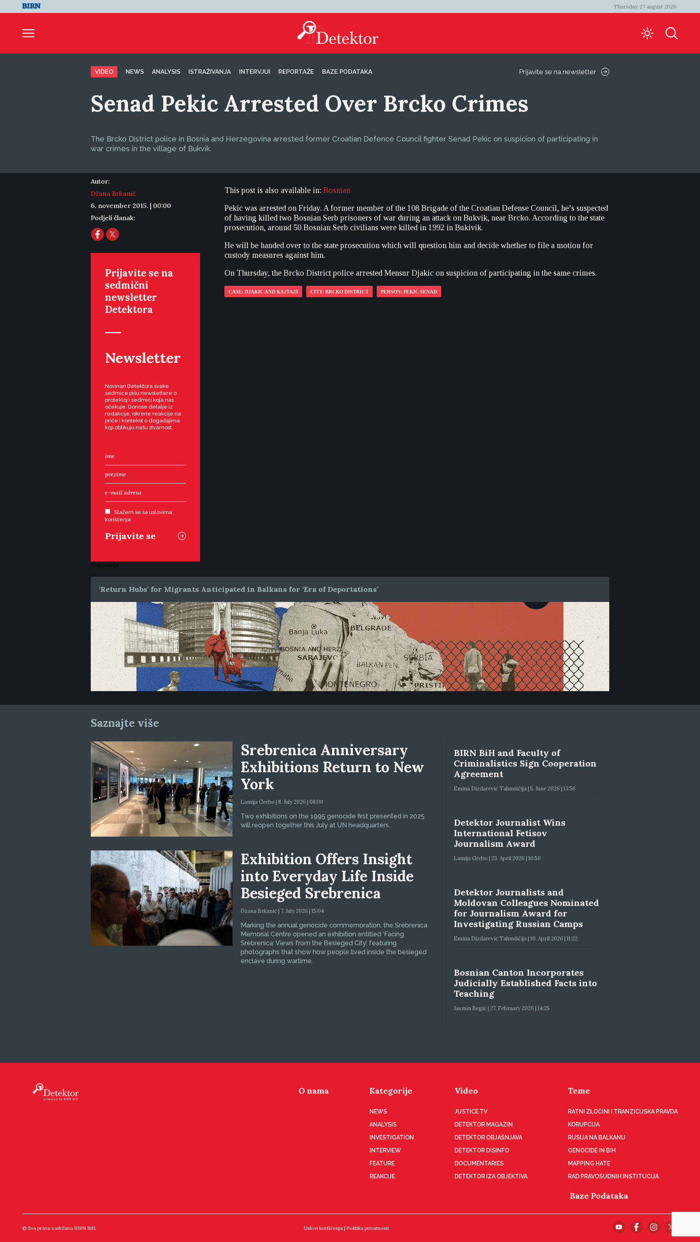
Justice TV (471, 1111)
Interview (385, 1150)
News (135, 71)
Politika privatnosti (367, 1228)
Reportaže (296, 71)
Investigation (391, 1137)
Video (104, 71)
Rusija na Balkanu (596, 1137)
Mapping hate (589, 1163)
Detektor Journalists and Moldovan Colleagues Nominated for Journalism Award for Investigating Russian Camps (526, 908)
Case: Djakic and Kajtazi (263, 292)
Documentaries (479, 1163)
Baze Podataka (599, 1196)
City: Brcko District (339, 292)
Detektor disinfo (482, 1150)
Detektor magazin (484, 1124)
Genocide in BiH (592, 1150)
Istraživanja (209, 71)
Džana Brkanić (113, 193)
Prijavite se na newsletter (557, 72)
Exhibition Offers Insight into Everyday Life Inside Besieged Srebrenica (327, 876)
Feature (382, 1163)
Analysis (166, 71)
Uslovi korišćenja (323, 1228)
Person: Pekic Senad (409, 292)
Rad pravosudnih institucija (613, 1176)
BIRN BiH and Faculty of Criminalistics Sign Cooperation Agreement (525, 763)
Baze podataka (347, 71)
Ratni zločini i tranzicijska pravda (623, 1111)
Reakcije (382, 1176)
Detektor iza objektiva (491, 1176)
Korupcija (584, 1124)
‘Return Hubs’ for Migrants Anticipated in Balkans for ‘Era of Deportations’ (238, 589)
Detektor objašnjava (488, 1137)
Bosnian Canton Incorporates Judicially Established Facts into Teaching (525, 983)
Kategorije (390, 1091)
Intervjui (254, 71)
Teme (579, 1091)
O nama (314, 1091)
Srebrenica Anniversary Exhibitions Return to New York (332, 767)
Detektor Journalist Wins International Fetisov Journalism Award (510, 833)
